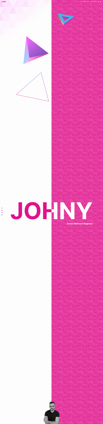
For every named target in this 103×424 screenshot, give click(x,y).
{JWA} (3, 2)
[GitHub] (2, 208)
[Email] (2, 215)
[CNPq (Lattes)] (2, 212)
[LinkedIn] (2, 210)
